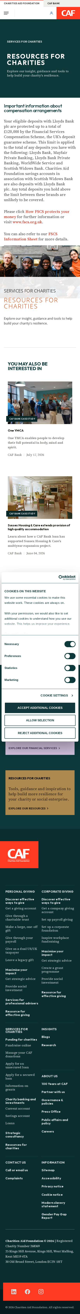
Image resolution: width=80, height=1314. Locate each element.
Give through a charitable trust (17, 918)
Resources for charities (16, 1146)
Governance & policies (52, 1101)
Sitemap (48, 1170)
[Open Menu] (7, 13)
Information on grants (16, 1087)
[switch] (70, 656)
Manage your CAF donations (18, 1054)
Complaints (14, 1178)
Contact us (15, 1162)
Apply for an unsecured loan (17, 1065)
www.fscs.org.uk (27, 222)
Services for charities (16, 1030)
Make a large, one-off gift (21, 929)
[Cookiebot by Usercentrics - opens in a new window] (59, 577)
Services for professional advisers (21, 1001)
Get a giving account (20, 908)
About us (50, 1075)
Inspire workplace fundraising (55, 939)
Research (49, 1045)
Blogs (46, 1036)
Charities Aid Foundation (22, 3)
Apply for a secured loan (20, 1076)
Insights (49, 1028)
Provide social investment (16, 988)
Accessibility (51, 1178)
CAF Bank (53, 3)
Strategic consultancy (14, 1134)
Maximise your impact (16, 971)
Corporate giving (57, 891)
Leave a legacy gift (19, 960)
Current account (17, 1108)
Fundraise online (18, 1045)
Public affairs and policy (55, 1121)
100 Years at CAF (55, 1083)
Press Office (51, 1111)
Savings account (17, 1116)
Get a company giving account (58, 910)
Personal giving (20, 891)
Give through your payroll (19, 939)
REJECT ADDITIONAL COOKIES (40, 733)
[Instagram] (41, 1292)
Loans (10, 1123)
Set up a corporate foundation (55, 929)
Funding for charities (21, 1039)
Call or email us (16, 1170)
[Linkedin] (14, 1292)
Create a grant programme (52, 970)
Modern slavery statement (53, 1204)
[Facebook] (27, 1292)
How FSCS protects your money (37, 214)
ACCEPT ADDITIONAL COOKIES (40, 707)
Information (53, 1162)
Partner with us (53, 1092)
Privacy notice (52, 1186)
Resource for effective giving (17, 1013)
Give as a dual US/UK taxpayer (21, 950)
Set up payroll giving (57, 919)
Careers (48, 1131)
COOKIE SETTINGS (54, 695)
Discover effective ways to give (19, 900)
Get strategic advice (20, 979)
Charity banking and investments (20, 1100)
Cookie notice (52, 1194)
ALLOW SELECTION (40, 720)
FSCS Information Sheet (31, 236)
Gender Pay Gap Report (54, 1215)
